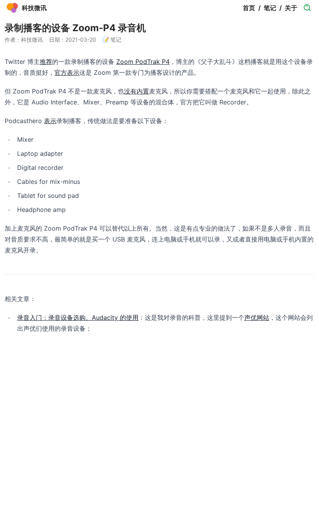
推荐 (46, 61)
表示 (50, 121)
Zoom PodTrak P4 (143, 61)
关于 (291, 8)
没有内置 (136, 91)
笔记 (270, 8)
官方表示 (66, 72)
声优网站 (256, 317)
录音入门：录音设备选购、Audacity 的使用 (77, 317)
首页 (249, 8)
